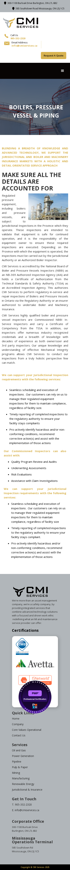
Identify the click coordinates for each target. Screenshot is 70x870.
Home (15, 718)
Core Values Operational (26, 730)
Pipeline (16, 761)
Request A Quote (53, 55)
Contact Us (18, 735)
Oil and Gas (19, 750)
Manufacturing (20, 778)
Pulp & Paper (20, 767)
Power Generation (23, 756)
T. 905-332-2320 (22, 804)
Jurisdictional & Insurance (27, 789)
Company (18, 724)
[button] (62, 70)
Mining (16, 772)
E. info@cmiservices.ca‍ (25, 810)
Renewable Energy (23, 784)
